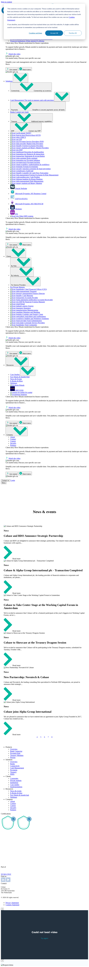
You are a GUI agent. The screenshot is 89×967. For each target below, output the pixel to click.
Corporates (14, 778)
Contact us (5, 480)
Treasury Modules (16, 755)
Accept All (54, 33)
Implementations (16, 787)
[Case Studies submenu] (27, 371)
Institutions (14, 783)
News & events (15, 791)
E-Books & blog (16, 793)
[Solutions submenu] (20, 77)
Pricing (12, 757)
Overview (13, 749)
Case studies (14, 785)
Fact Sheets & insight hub (19, 795)
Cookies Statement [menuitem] (12, 905)
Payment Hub (15, 753)
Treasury (13, 772)
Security (13, 808)
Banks (12, 764)
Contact (13, 803)
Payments (13, 770)
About (12, 801)
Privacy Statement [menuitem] (12, 903)
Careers (13, 806)
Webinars (13, 797)
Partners (13, 810)
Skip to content (6, 2)
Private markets (15, 780)
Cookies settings (35, 33)
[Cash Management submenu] (61, 97)
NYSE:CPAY (6, 874)
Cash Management (17, 768)
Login (13, 480)
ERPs (12, 774)
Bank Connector (16, 751)
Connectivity (15, 766)
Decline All (73, 33)
